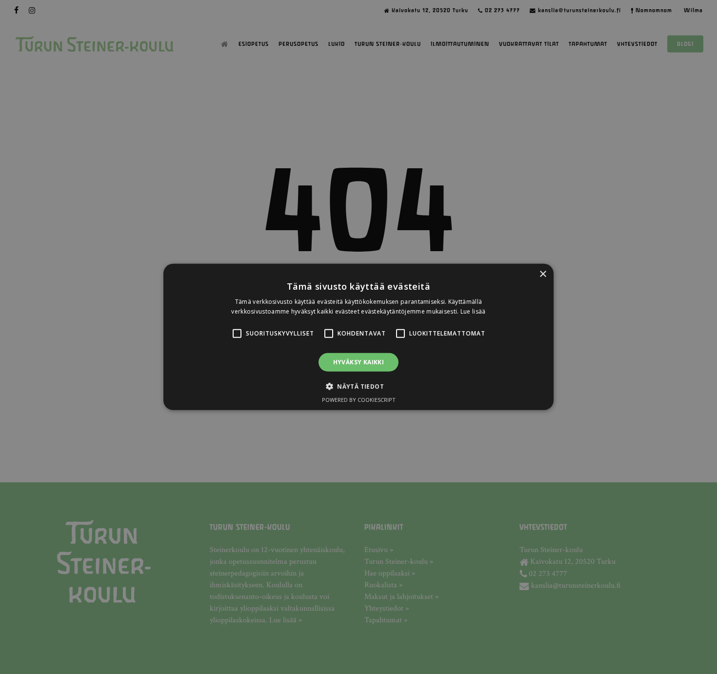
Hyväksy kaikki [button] (358, 362)
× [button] (542, 274)
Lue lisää (473, 311)
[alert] (358, 337)
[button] (237, 333)
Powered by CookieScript (359, 399)
